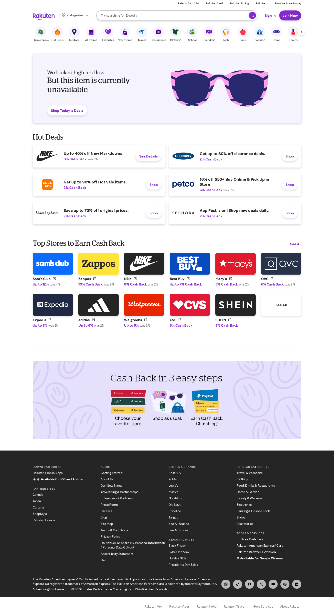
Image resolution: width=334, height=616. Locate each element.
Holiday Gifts (177, 558)
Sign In (270, 15)
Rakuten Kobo (207, 606)
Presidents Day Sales (183, 564)
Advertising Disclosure (48, 589)
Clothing (242, 479)
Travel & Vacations (249, 473)
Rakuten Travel (234, 606)
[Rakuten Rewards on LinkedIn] (296, 584)
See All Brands (179, 524)
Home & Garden (248, 492)
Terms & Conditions (114, 530)
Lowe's (173, 485)
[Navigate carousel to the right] (301, 31)
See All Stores (178, 530)
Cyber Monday (179, 552)
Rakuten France (44, 520)
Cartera (38, 507)
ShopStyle (40, 514)
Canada (38, 494)
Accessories (245, 524)
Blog (104, 517)
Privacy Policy (110, 536)
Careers (106, 511)
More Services (262, 606)
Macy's (173, 492)
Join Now (290, 15)
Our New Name (111, 485)
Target (173, 517)
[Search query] (252, 15)
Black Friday (177, 545)
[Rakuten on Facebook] (249, 584)
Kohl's (173, 479)
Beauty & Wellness (249, 498)
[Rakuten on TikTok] (237, 584)
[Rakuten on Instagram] (225, 584)
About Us (107, 479)
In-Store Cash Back (250, 539)
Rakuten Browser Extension (256, 552)
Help (104, 560)
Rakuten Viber (179, 606)
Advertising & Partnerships (119, 492)
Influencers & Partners (117, 498)
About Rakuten (290, 606)
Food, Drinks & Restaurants (256, 485)
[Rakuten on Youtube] (273, 584)
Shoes (241, 517)
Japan (37, 501)
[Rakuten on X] (261, 584)
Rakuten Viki (153, 606)
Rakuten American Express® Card (260, 545)
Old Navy (175, 504)
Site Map (107, 524)
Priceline (175, 511)
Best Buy (175, 473)
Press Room (109, 504)
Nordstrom (176, 498)
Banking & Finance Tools (253, 511)
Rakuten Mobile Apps (47, 473)
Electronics (244, 504)
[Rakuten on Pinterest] (284, 584)
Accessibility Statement (117, 554)
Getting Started (111, 473)
